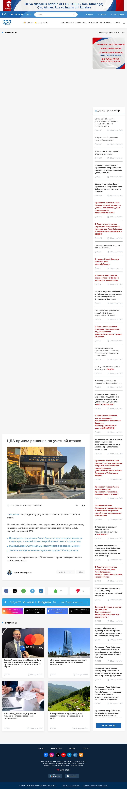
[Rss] (22, 14)
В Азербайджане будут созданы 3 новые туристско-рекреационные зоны (44, 546)
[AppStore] (72, 776)
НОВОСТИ (93, 23)
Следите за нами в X (81, 611)
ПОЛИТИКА (81, 23)
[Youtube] (12, 14)
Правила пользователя (71, 786)
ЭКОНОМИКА (106, 23)
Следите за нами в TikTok (36, 611)
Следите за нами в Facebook (58, 611)
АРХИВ (72, 748)
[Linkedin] (19, 14)
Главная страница (105, 33)
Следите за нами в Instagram (14, 611)
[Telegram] (16, 14)
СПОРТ (117, 23)
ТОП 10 (86, 748)
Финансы (120, 32)
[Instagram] (5, 14)
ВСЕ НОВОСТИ (67, 23)
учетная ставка (65, 572)
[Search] (74, 15)
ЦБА (81, 572)
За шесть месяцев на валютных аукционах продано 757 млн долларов (43, 550)
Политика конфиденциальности (95, 786)
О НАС (41, 748)
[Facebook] (2, 14)
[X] (9, 14)
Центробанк (14, 514)
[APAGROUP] (63, 770)
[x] (57, 755)
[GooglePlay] (55, 776)
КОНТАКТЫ (56, 748)
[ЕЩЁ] (123, 23)
